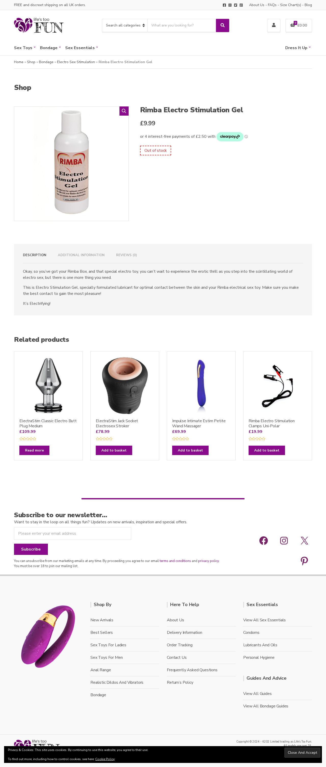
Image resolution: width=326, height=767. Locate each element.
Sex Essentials (80, 48)
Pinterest (241, 5)
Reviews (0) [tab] (126, 255)
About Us (256, 5)
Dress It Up (296, 48)
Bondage (49, 48)
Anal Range (100, 670)
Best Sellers (101, 632)
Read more (34, 450)
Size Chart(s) (290, 5)
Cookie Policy (105, 759)
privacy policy (208, 561)
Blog (308, 5)
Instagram (230, 5)
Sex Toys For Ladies (108, 645)
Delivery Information (184, 632)
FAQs (272, 5)
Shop (31, 62)
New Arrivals (101, 620)
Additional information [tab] (81, 255)
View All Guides (257, 693)
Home (18, 62)
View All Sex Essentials (264, 620)
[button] (124, 111)
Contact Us (176, 657)
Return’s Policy (180, 682)
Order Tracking (180, 645)
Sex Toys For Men (106, 657)
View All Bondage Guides (265, 706)
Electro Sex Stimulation (76, 62)
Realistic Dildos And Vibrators (116, 682)
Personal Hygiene (258, 657)
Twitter (235, 5)
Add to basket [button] (114, 450)
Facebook (224, 5)
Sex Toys (23, 48)
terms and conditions (175, 561)
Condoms (251, 632)
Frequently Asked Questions (192, 670)
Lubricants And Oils (260, 645)
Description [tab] (34, 255)
